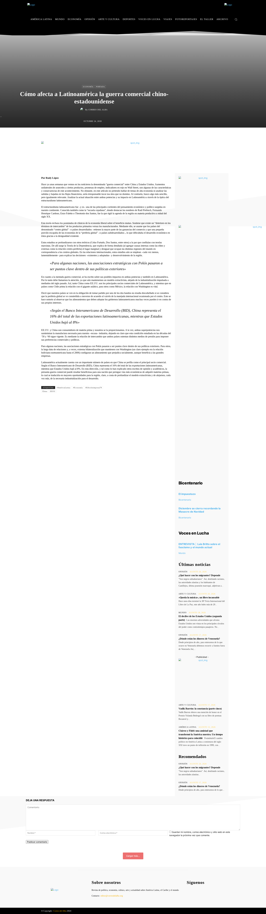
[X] (237, 28)
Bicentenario (185, 499)
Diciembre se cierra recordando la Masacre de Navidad (200, 510)
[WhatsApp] (147, 134)
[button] (236, 19)
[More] (162, 134)
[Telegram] (154, 134)
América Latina (187, 727)
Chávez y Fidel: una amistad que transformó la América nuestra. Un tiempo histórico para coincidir (201, 734)
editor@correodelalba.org (112, 896)
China (44, 391)
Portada (100, 87)
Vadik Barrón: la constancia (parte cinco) (200, 708)
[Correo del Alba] (82, 110)
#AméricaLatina (63, 388)
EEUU (52, 391)
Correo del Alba (98, 110)
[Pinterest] (140, 134)
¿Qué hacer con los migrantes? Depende (199, 575)
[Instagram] (233, 28)
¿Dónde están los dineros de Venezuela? (199, 638)
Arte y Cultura (187, 594)
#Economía (78, 388)
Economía (88, 87)
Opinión (183, 572)
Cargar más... (133, 856)
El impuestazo (187, 493)
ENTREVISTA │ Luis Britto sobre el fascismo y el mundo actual (199, 546)
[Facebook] (228, 28)
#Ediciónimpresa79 (93, 388)
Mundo (182, 553)
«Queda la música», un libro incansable (199, 597)
